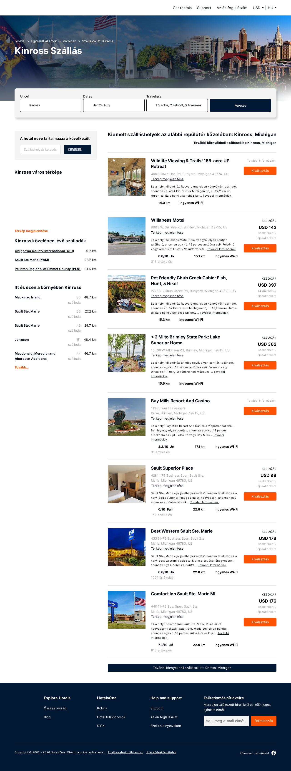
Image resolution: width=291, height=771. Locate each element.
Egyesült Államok (44, 41)
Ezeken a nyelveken (166, 726)
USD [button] (257, 7)
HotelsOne (58, 752)
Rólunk (102, 708)
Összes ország (55, 708)
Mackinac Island (28, 297)
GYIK (101, 726)
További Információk (217, 195)
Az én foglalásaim (232, 7)
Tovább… (22, 367)
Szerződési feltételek (161, 752)
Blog (47, 717)
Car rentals (182, 7)
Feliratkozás (264, 721)
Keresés (240, 105)
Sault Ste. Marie (27, 311)
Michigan (69, 41)
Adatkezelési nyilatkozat (125, 752)
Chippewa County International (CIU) (44, 251)
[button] (272, 7)
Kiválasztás (260, 171)
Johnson (22, 339)
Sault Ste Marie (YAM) (32, 260)
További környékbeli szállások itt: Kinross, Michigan (234, 143)
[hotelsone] (43, 7)
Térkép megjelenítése (31, 231)
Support (204, 7)
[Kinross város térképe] (56, 202)
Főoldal (20, 41)
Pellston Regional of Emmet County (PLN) (48, 269)
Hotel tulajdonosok (111, 717)
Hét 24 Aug (101, 105)
